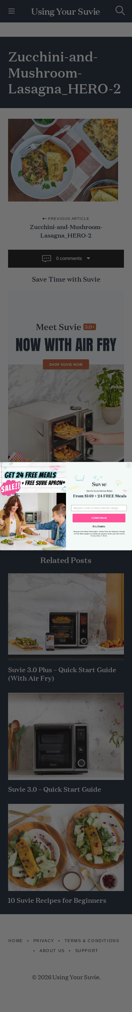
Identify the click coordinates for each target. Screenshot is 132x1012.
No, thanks (99, 526)
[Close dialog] (128, 465)
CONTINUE (99, 518)
